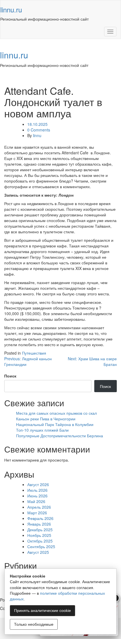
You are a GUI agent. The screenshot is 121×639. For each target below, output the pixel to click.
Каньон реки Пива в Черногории (45, 418)
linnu (37, 135)
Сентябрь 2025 (41, 546)
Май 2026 (36, 501)
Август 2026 (38, 484)
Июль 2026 (37, 490)
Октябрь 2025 (40, 541)
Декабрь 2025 (40, 529)
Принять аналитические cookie (42, 610)
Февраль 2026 (40, 518)
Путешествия (34, 353)
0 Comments (38, 130)
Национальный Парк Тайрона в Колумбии (54, 424)
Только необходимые (33, 624)
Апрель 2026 (39, 507)
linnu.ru (11, 9)
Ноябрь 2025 (39, 535)
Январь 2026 (39, 524)
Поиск (10, 376)
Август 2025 (38, 552)
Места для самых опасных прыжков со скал (56, 413)
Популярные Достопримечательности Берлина (59, 435)
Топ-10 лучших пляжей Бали (42, 430)
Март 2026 (37, 512)
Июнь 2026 (37, 496)
